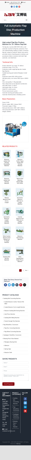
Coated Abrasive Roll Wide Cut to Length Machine (20, 220)
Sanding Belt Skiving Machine (6, 258)
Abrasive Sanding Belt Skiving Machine (14, 310)
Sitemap (18, 443)
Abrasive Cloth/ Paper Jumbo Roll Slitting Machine (20, 162)
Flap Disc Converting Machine (12, 328)
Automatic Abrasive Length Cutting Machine (7, 220)
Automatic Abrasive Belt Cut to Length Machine (20, 201)
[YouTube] (25, 411)
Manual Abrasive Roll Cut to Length (6, 200)
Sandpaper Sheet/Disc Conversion (12, 335)
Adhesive (6, 345)
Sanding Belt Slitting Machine (11, 317)
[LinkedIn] (25, 407)
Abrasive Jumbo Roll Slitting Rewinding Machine (6, 162)
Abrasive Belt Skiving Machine (20, 237)
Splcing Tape (7, 349)
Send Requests (8, 384)
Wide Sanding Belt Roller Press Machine (19, 259)
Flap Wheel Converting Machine (12, 331)
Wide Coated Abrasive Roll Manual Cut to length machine (6, 239)
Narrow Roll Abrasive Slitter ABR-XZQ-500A (19, 181)
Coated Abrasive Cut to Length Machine (14, 307)
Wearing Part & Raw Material (10, 338)
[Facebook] (25, 398)
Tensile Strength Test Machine (12, 321)
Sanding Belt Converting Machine (12, 298)
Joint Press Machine (9, 314)
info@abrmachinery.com (15, 3)
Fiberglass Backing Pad (10, 342)
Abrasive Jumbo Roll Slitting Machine (6, 181)
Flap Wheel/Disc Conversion (10, 324)
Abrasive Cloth (8, 352)
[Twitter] (25, 403)
